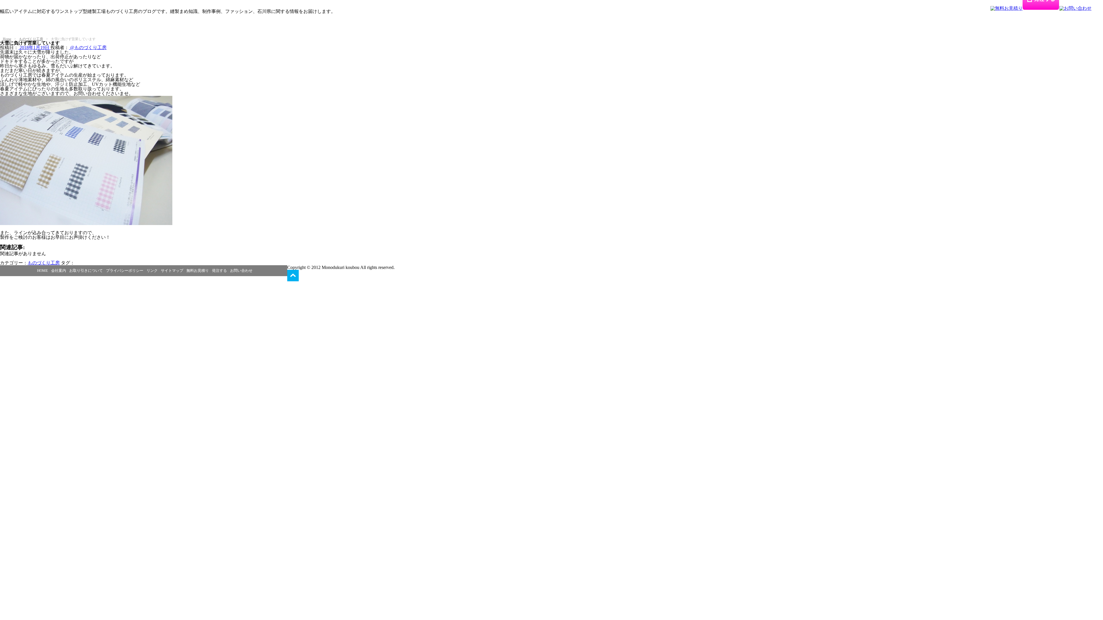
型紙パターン (134, 26)
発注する (219, 270)
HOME (42, 270)
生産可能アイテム (94, 26)
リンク (152, 270)
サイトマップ (172, 270)
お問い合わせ (241, 270)
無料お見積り (197, 270)
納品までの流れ (232, 26)
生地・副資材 (169, 26)
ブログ (52, 30)
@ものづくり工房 (88, 47)
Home (7, 39)
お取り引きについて (86, 270)
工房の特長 (56, 26)
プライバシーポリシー (124, 270)
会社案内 (58, 270)
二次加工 (199, 26)
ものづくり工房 (31, 39)
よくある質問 (269, 26)
